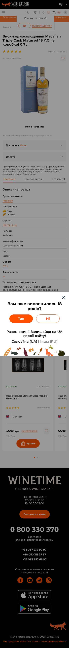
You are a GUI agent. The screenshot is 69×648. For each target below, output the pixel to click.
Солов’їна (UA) (24, 341)
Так (21, 319)
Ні (48, 319)
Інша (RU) (48, 341)
